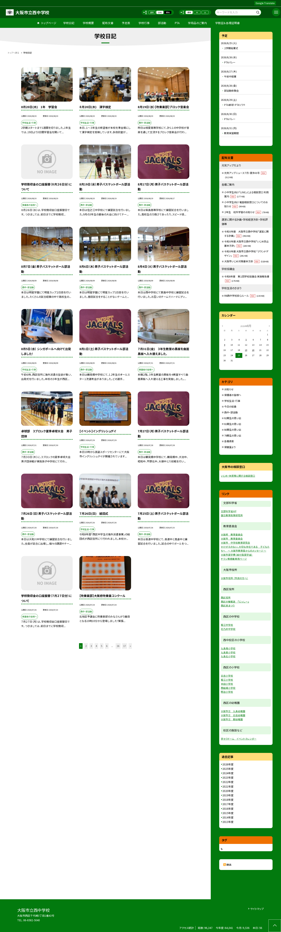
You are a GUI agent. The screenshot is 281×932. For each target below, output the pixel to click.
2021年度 (228, 786)
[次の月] (269, 325)
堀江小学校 (227, 679)
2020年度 (228, 791)
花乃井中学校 (228, 629)
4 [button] (96, 646)
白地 (160, 12)
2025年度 (228, 769)
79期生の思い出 (232, 435)
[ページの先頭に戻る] (275, 926)
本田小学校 (227, 683)
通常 (152, 12)
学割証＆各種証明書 (227, 23)
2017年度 (228, 804)
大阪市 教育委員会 (232, 538)
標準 (189, 12)
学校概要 (88, 23)
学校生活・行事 (232, 400)
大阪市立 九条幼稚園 (233, 711)
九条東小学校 (228, 652)
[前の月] (222, 325)
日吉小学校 (227, 675)
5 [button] (101, 646)
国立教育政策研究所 (232, 515)
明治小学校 (227, 691)
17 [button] (124, 646)
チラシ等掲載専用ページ (234, 558)
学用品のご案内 (197, 23)
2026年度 (228, 764)
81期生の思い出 (232, 424)
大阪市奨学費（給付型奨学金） (237, 554)
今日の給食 (230, 406)
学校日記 (68, 23)
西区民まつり (228, 605)
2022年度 (228, 782)
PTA (177, 23)
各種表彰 (229, 441)
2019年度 (228, 795)
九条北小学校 (228, 656)
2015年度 (228, 813)
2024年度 (228, 773)
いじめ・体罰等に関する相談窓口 (238, 475)
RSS (229, 865)
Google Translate (265, 3)
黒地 (168, 12)
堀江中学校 (227, 625)
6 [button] (106, 646)
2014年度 (228, 817)
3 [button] (91, 646)
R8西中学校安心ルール (244, 295)
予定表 (126, 23)
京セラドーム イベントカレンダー (238, 738)
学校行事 (144, 23)
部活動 (162, 23)
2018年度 (228, 800)
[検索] (258, 12)
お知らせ (228, 389)
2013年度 (228, 822)
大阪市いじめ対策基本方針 (246, 261)
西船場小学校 (228, 688)
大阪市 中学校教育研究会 (235, 542)
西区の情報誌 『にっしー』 (235, 601)
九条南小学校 (228, 648)
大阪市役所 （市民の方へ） (234, 578)
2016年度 (228, 809)
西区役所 (226, 597)
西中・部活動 (231, 412)
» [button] (130, 646)
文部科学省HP (228, 511)
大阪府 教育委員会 (232, 534)
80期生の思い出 (232, 429)
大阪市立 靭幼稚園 (232, 719)
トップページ (48, 23)
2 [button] (86, 646)
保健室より (230, 447)
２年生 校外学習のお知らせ (246, 212)
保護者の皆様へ (232, 395)
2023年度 (228, 777)
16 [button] (118, 646)
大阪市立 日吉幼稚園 (233, 715)
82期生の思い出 (232, 418)
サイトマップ (257, 909)
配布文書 (107, 23)
